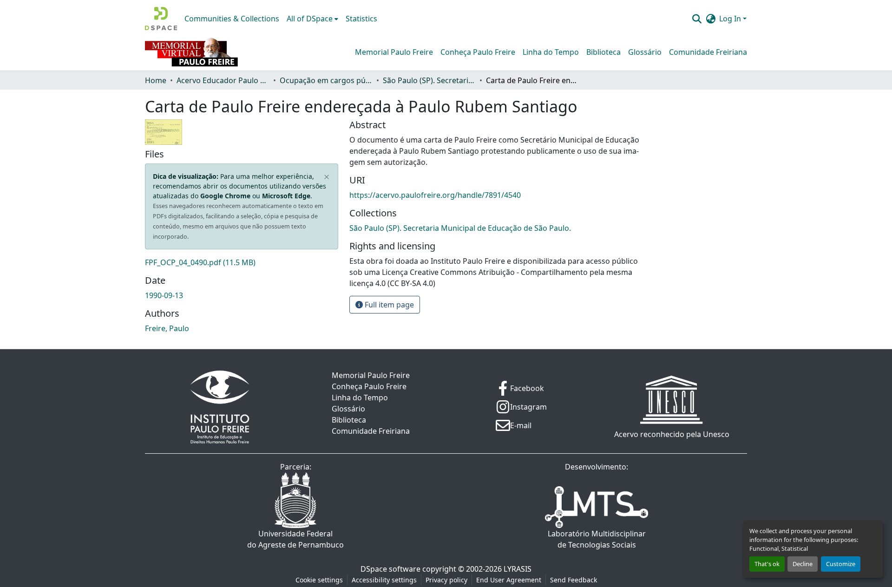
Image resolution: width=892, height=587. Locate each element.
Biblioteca (603, 52)
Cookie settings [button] (319, 579)
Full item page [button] (388, 305)
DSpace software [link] (390, 569)
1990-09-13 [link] (164, 295)
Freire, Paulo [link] (167, 328)
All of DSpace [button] (310, 18)
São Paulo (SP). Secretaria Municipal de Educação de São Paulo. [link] (429, 80)
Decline (803, 564)
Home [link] (155, 80)
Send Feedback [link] (573, 579)
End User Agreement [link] (508, 579)
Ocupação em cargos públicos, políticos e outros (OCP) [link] (326, 80)
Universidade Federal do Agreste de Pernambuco (295, 539)
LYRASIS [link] (517, 569)
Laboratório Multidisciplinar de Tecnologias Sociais (597, 539)
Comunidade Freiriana (708, 52)
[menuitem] (312, 18)
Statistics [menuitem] (361, 18)
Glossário (645, 52)
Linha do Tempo (551, 52)
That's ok (767, 564)
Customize (840, 564)
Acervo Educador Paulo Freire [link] (223, 80)
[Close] (327, 177)
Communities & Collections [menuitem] (231, 18)
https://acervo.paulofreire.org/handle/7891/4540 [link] (435, 195)
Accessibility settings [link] (384, 579)
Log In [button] (731, 18)
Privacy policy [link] (446, 579)
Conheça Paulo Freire (477, 52)
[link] (241, 262)
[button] (161, 18)
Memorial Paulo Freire (394, 52)
